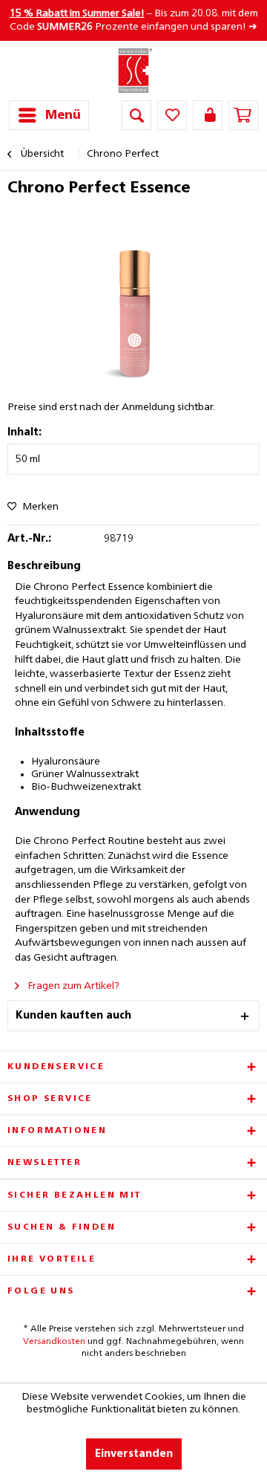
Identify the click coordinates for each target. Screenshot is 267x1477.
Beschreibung (44, 566)
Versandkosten (54, 1341)
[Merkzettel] (172, 115)
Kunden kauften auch (73, 1015)
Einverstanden (134, 1454)
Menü (63, 115)
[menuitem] (49, 115)
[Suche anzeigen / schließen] (136, 115)
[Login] (207, 115)
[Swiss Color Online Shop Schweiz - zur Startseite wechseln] (134, 70)
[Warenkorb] (243, 115)
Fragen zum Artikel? (72, 986)
